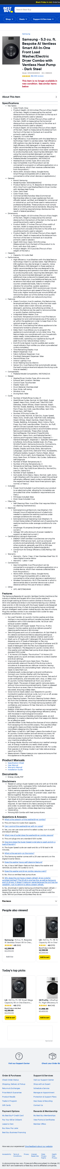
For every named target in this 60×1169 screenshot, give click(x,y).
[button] (9, 19)
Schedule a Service (41, 1088)
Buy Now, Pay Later (10, 1128)
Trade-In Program (9, 1101)
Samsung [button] (26, 34)
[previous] (4, 938)
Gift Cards (6, 1105)
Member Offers (39, 1124)
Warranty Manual (15, 767)
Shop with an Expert (41, 1084)
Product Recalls (8, 1097)
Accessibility (6, 1154)
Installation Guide (15, 769)
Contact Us (38, 1105)
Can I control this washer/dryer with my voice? (24, 826)
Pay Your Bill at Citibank (12, 1120)
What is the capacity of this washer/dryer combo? (25, 819)
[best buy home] (8, 10)
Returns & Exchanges (11, 1088)
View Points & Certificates (44, 1120)
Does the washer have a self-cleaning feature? (23, 862)
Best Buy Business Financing (14, 1132)
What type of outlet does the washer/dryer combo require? (29, 835)
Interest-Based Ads (35, 1155)
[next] (55, 938)
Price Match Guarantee (11, 1092)
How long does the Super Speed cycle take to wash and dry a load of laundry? (28, 843)
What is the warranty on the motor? (19, 853)
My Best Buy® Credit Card (12, 1115)
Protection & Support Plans (44, 1097)
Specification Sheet (16, 763)
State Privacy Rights (43, 1156)
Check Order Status (10, 1080)
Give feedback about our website (38, 1146)
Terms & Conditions (17, 1155)
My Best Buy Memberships (44, 1115)
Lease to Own (8, 1124)
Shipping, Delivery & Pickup (13, 1084)
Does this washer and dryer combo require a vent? (25, 871)
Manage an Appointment (43, 1092)
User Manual (13, 765)
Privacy (26, 1154)
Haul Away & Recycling (42, 1101)
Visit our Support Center (43, 1080)
